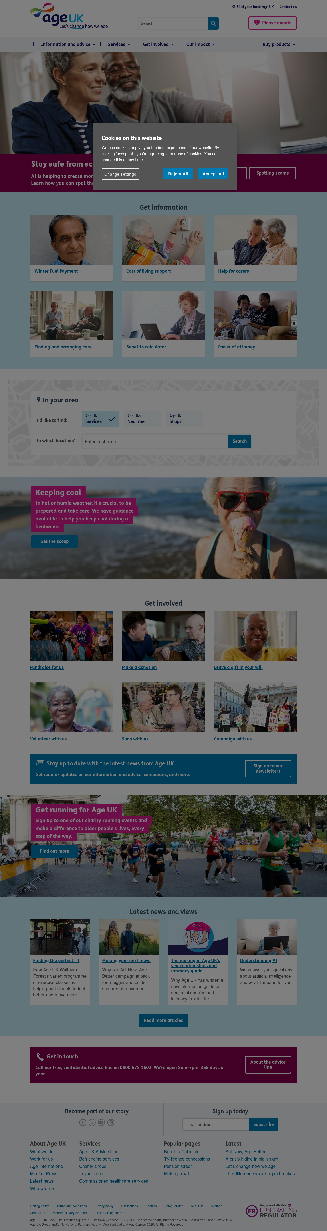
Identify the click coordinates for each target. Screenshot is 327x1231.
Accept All (213, 174)
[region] (165, 156)
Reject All (178, 174)
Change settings (120, 174)
